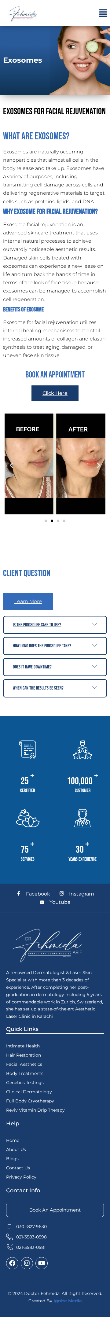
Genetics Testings (25, 1082)
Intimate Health (23, 1046)
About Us (16, 1149)
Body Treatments (24, 1073)
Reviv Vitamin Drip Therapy (35, 1110)
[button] (103, 13)
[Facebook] (12, 1263)
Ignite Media (67, 1301)
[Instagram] (27, 1263)
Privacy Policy (21, 1177)
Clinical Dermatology (29, 1091)
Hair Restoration (23, 1055)
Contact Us (18, 1168)
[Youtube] (41, 1263)
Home (12, 1140)
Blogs (12, 1158)
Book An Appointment (55, 1210)
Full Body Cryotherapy (30, 1101)
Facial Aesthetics (24, 1064)
